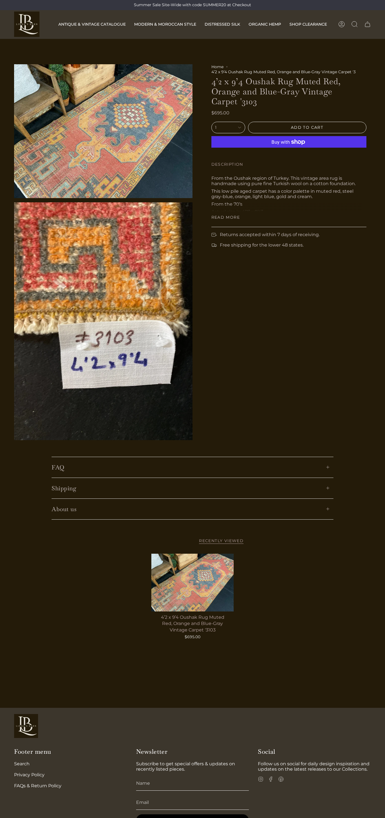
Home (217, 66)
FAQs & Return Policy (37, 785)
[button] (92, 24)
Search (22, 763)
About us (64, 509)
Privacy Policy (29, 774)
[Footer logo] (26, 726)
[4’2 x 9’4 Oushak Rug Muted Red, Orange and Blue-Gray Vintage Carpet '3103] (192, 582)
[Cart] (367, 24)
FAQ (58, 467)
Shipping (64, 488)
